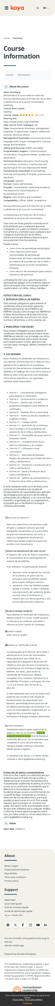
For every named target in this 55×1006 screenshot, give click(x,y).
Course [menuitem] (9, 74)
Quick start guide (13, 903)
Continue (27, 1003)
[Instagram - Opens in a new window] (30, 924)
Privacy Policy (18, 999)
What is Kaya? (11, 865)
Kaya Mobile (10, 873)
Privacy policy (11, 880)
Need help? (10, 899)
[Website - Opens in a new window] (7, 924)
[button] (37, 8)
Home (7, 38)
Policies (8, 941)
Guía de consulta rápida (16, 907)
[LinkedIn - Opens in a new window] (45, 924)
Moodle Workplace (26, 953)
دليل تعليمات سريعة (13, 914)
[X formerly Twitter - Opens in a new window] (15, 924)
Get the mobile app (14, 945)
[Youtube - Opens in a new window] (38, 924)
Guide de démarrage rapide (18, 911)
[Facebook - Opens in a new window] (22, 924)
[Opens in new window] (27, 990)
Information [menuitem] (24, 74)
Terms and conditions (33, 999)
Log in (45, 938)
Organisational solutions (16, 869)
